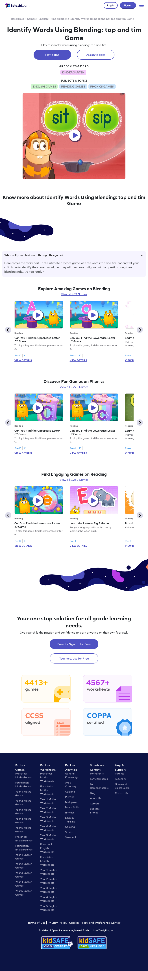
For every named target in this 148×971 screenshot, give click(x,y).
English (43, 19)
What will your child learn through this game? (33, 255)
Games (31, 19)
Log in (110, 5)
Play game (52, 54)
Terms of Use (37, 922)
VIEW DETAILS (23, 360)
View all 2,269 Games (74, 479)
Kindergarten (59, 19)
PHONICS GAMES (102, 86)
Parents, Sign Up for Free (74, 644)
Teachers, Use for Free (74, 658)
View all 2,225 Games (74, 387)
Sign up (128, 5)
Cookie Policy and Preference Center (94, 922)
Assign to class (95, 54)
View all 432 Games (74, 294)
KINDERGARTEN (73, 72)
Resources (17, 19)
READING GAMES (73, 86)
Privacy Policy (57, 922)
